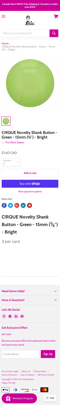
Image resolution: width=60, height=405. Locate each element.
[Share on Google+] (16, 205)
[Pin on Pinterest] (29, 205)
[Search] (54, 33)
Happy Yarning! (8, 382)
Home (5, 43)
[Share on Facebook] (4, 205)
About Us (26, 371)
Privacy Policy (40, 371)
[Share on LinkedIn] (23, 205)
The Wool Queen (14, 142)
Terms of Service (9, 374)
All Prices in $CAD (46, 374)
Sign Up (48, 354)
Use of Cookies (27, 374)
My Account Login (10, 371)
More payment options (30, 191)
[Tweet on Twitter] (10, 205)
